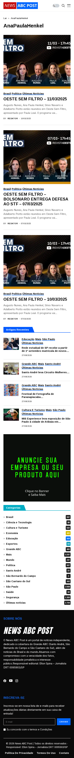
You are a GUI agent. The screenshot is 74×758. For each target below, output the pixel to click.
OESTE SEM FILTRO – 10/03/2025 (35, 299)
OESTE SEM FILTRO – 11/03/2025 (35, 99)
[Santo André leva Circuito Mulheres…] (11, 369)
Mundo (38, 560)
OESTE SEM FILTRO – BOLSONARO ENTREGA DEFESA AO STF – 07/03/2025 (35, 199)
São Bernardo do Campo (37, 576)
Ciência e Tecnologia (38, 522)
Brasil (38, 517)
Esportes (38, 543)
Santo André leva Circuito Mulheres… (46, 372)
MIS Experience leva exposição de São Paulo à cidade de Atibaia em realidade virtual (46, 420)
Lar (5, 18)
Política (38, 565)
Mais (38, 554)
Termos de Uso (46, 753)
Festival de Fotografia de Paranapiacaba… (38, 395)
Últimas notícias (38, 602)
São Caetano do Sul (38, 581)
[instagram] (16, 680)
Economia (38, 533)
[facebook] (4, 680)
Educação (38, 538)
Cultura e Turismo (38, 527)
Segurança (38, 597)
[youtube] (10, 681)
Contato (64, 753)
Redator (13, 118)
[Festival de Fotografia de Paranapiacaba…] (11, 390)
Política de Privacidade (19, 753)
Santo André (38, 570)
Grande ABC (38, 549)
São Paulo (38, 586)
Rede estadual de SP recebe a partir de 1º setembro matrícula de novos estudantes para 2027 (44, 349)
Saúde (38, 592)
